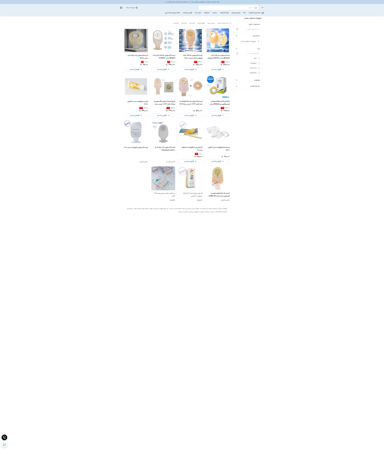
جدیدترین (192, 23)
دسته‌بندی (256, 36)
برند (258, 49)
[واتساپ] (4, 444)
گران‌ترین (176, 23)
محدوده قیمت (255, 86)
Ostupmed (253, 73)
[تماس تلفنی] (4, 437)
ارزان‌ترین (184, 23)
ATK (255, 58)
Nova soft (253, 68)
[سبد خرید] (121, 7)
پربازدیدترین (211, 23)
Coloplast (253, 63)
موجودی (257, 80)
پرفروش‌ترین (201, 23)
